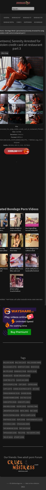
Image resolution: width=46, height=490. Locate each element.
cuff (15, 299)
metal (34, 299)
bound (7, 376)
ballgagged (9, 367)
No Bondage (38, 22)
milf (33, 411)
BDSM (35, 367)
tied (21, 433)
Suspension (28, 22)
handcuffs (24, 299)
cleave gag (22, 380)
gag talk (25, 398)
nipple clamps (28, 415)
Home (2, 31)
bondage (20, 371)
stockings (9, 424)
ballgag (8, 363)
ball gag (20, 363)
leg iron (29, 299)
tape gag (24, 428)
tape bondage (10, 428)
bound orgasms (22, 376)
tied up (8, 437)
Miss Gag (4, 53)
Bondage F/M (38, 18)
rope (21, 420)
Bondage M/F (16, 18)
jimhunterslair (11, 411)
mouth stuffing (11, 415)
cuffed (18, 299)
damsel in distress (22, 389)
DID (36, 389)
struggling (23, 424)
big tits (8, 371)
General (6, 18)
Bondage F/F (27, 18)
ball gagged (34, 363)
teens (40, 299)
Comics (19, 22)
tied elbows (33, 433)
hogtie (21, 406)
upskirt (19, 437)
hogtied (32, 406)
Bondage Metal (9, 22)
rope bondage (34, 420)
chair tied (9, 380)
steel (37, 299)
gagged (26, 393)
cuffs (7, 389)
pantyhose (9, 420)
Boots (32, 371)
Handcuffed (9, 402)
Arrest (11, 299)
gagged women (11, 398)
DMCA (23, 487)
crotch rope (10, 384)
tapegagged (10, 433)
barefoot (23, 367)
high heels (9, 406)
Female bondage (11, 393)
